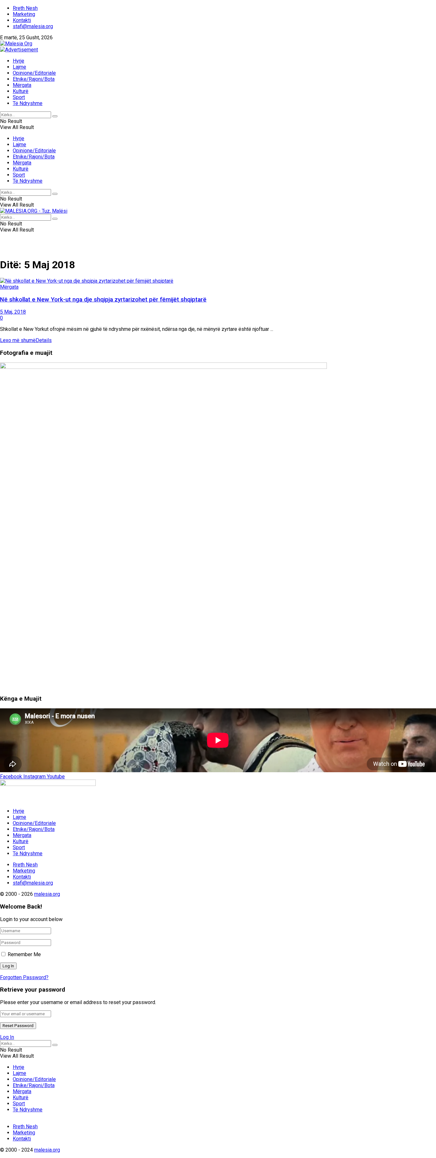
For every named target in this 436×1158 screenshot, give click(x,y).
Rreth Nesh (25, 8)
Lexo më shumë (26, 340)
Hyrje (18, 61)
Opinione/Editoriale (34, 73)
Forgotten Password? (24, 977)
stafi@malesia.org (33, 26)
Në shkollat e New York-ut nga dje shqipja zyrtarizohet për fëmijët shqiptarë (103, 299)
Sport (19, 97)
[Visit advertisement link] (19, 50)
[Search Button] (54, 116)
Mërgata (22, 85)
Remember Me (24, 954)
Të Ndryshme (27, 103)
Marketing (24, 14)
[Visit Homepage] (16, 44)
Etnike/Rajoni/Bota (34, 79)
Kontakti (22, 20)
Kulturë (20, 91)
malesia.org (47, 894)
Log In (7, 1037)
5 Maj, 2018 (13, 312)
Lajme (19, 67)
